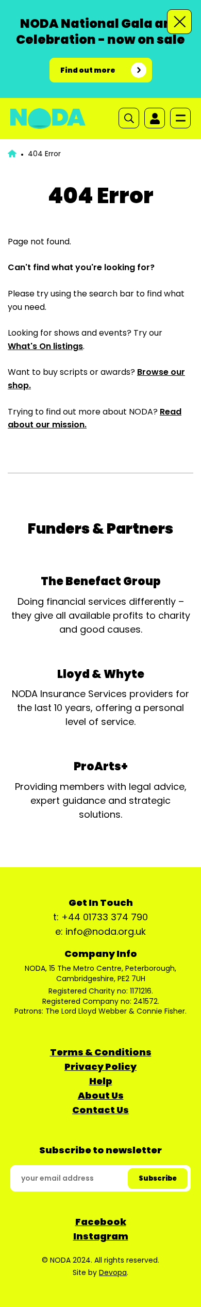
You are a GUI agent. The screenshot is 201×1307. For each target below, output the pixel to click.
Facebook (100, 1221)
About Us (101, 1095)
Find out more (87, 70)
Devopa (113, 1272)
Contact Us (100, 1109)
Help (100, 1080)
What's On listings (45, 346)
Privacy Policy (100, 1066)
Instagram (100, 1236)
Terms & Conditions (101, 1052)
